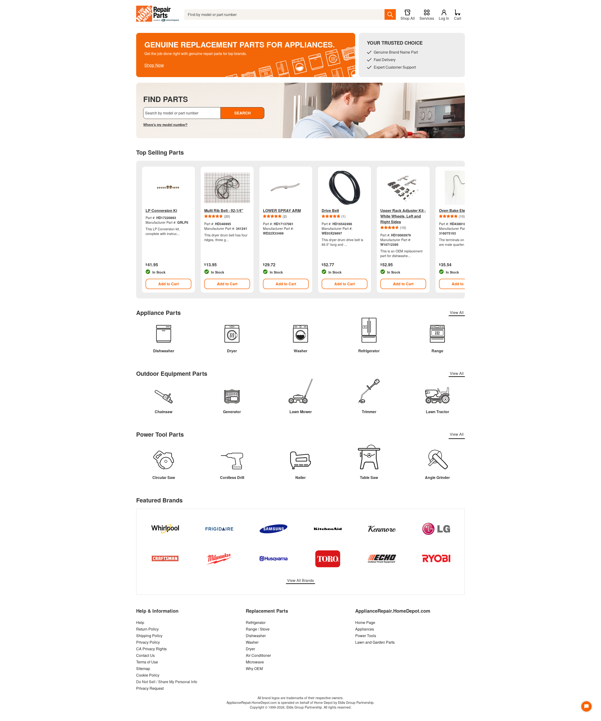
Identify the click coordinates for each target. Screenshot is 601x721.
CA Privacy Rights (151, 648)
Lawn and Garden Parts (375, 642)
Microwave (255, 662)
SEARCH (242, 113)
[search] (390, 14)
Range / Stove (258, 629)
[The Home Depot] (158, 14)
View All (457, 312)
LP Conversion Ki (161, 210)
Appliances (364, 629)
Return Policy (147, 629)
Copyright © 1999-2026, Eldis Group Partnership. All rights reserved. (300, 707)
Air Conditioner (258, 655)
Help (140, 622)
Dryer (250, 648)
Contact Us (145, 655)
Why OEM (254, 668)
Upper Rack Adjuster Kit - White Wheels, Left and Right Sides (403, 216)
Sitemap (143, 668)
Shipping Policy (149, 635)
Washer (252, 642)
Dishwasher (256, 635)
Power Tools (365, 635)
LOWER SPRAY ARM (282, 210)
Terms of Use (147, 662)
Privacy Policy (148, 642)
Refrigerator (256, 622)
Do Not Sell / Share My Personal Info (166, 681)
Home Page (365, 622)
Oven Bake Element (456, 210)
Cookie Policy (147, 675)
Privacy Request (150, 688)
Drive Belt (330, 210)
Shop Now (154, 65)
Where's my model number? (165, 124)
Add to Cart (168, 283)
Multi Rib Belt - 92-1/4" (223, 210)
